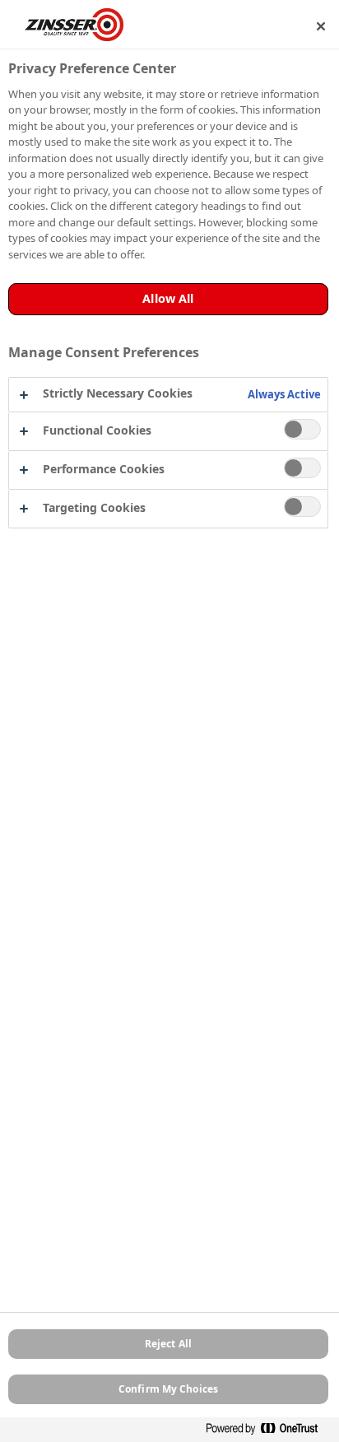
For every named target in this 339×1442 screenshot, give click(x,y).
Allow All (167, 298)
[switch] (302, 429)
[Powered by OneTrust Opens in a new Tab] (268, 1431)
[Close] (321, 26)
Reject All (168, 1344)
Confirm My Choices (168, 1389)
